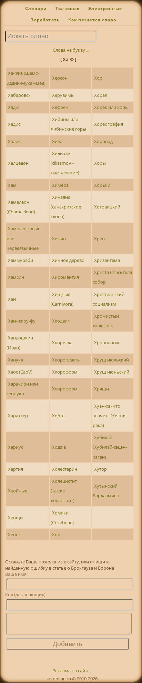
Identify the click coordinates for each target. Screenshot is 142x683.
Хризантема (107, 260)
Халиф (14, 141)
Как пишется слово (92, 19)
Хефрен (60, 107)
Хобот (58, 415)
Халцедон (18, 163)
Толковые (67, 8)
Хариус (15, 447)
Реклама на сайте (71, 670)
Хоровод (103, 141)
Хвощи (15, 517)
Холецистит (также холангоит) (64, 490)
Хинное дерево (68, 260)
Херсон (60, 78)
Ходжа (59, 447)
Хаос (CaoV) (20, 372)
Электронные (105, 8)
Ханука (15, 360)
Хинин (59, 238)
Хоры (100, 163)
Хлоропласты (66, 360)
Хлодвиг (61, 321)
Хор (98, 78)
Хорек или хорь (111, 107)
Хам (12, 185)
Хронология (107, 342)
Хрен (99, 238)
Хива (57, 141)
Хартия (15, 469)
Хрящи (101, 389)
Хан (12, 299)
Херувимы (63, 95)
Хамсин (16, 277)
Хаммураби (20, 260)
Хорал (100, 95)
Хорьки (102, 185)
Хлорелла (62, 342)
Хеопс (14, 534)
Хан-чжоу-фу (22, 321)
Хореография (108, 124)
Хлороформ (65, 372)
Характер (18, 415)
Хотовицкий (107, 207)
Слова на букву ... (71, 50)
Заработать (45, 19)
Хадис (14, 124)
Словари (36, 8)
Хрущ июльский (111, 360)
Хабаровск (19, 95)
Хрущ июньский (111, 372)
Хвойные (17, 491)
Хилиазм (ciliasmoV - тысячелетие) (65, 163)
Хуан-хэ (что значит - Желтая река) (109, 415)
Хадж (13, 107)
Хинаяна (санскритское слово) (66, 207)
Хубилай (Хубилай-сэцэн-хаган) (110, 447)
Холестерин (64, 469)
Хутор (100, 469)
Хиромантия (65, 277)
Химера (60, 185)
